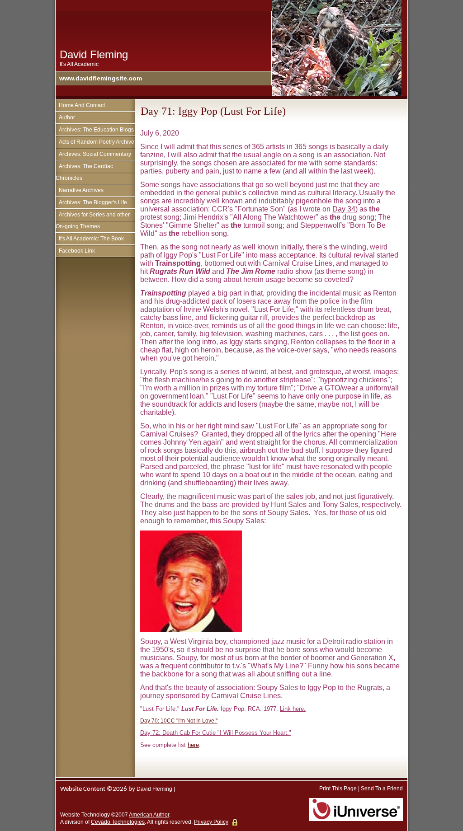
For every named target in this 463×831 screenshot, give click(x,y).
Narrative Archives (81, 190)
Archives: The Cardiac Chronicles (84, 172)
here (193, 745)
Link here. (293, 708)
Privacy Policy (211, 822)
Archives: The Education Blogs (96, 130)
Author (67, 117)
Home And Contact (82, 105)
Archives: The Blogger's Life (93, 202)
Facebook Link (77, 251)
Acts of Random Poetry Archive (96, 142)
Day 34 (343, 209)
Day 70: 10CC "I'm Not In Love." (178, 721)
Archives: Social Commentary (95, 154)
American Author (149, 815)
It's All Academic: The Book (91, 238)
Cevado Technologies (118, 822)
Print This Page (338, 788)
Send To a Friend (382, 788)
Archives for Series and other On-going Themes (93, 220)
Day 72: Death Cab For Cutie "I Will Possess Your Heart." (215, 732)
